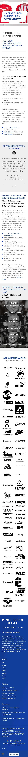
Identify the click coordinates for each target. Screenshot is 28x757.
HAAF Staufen (14, 128)
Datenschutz (11, 731)
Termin (4, 676)
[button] (25, 2)
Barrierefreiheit (5, 733)
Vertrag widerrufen (14, 754)
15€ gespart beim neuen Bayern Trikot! (13, 719)
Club (3, 679)
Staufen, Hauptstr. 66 (8, 688)
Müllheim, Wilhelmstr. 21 (9, 693)
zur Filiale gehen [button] (14, 328)
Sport (3, 662)
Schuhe (4, 668)
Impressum (4, 731)
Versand (11, 730)
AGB (20, 731)
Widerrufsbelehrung (19, 733)
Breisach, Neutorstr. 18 (8, 696)
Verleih (4, 670)
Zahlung (12, 733)
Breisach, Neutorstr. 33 (8, 698)
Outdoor (4, 665)
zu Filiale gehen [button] (15, 312)
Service (4, 673)
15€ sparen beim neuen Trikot (10, 708)
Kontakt (16, 731)
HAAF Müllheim (8, 132)
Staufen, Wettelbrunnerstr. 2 (10, 690)
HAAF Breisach (8, 134)
